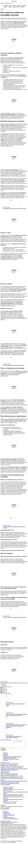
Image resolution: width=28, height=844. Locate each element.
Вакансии (5, 760)
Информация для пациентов (9, 757)
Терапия (5, 811)
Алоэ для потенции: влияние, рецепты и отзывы (14, 617)
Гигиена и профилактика (9, 815)
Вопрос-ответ (16, 6)
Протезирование (7, 813)
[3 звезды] (12, 683)
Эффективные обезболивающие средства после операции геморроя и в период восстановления (14, 769)
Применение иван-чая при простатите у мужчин (14, 208)
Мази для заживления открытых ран (9, 774)
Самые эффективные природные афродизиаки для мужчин (13, 737)
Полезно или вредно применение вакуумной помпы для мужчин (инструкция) (16, 715)
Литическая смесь (5, 772)
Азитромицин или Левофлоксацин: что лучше (11, 777)
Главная (5, 5)
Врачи (5, 6)
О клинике (23, 5)
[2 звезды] (7, 683)
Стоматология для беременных (10, 818)
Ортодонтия (6, 812)
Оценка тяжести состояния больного (9, 765)
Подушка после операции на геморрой (10, 783)
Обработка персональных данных (11, 759)
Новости (5, 752)
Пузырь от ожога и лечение (9, 803)
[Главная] (14, 1)
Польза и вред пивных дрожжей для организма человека (14, 781)
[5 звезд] (22, 683)
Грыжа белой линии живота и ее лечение (12, 795)
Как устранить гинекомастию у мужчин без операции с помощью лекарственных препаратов (16, 726)
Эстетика (5, 816)
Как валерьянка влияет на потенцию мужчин (13, 365)
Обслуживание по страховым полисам (12, 756)
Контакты (22, 6)
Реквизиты (5, 754)
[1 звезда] (3, 683)
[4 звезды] (17, 683)
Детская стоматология (8, 817)
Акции (18, 5)
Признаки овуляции (8, 788)
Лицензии (5, 755)
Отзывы (9, 6)
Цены (14, 5)
